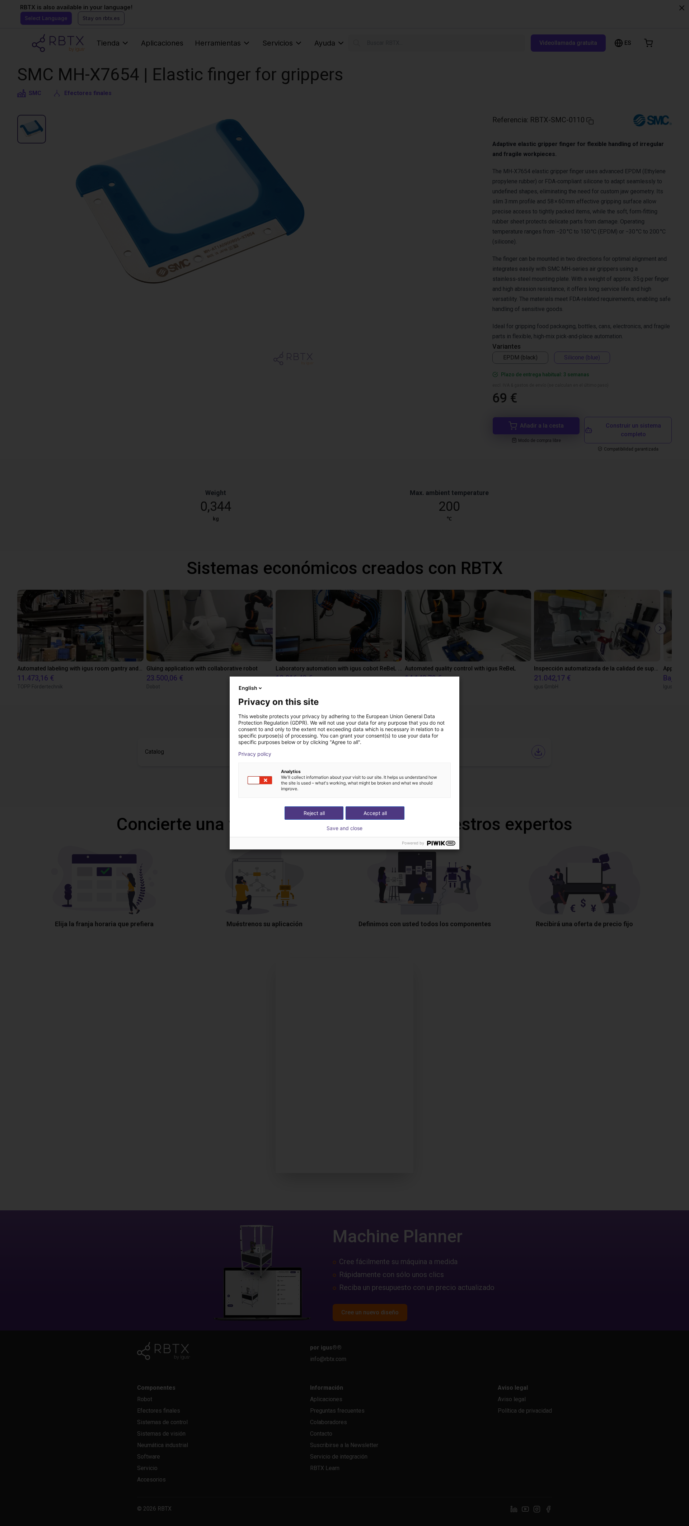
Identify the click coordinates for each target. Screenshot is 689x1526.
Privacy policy (254, 754)
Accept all (375, 813)
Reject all (314, 813)
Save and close (344, 828)
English (248, 688)
